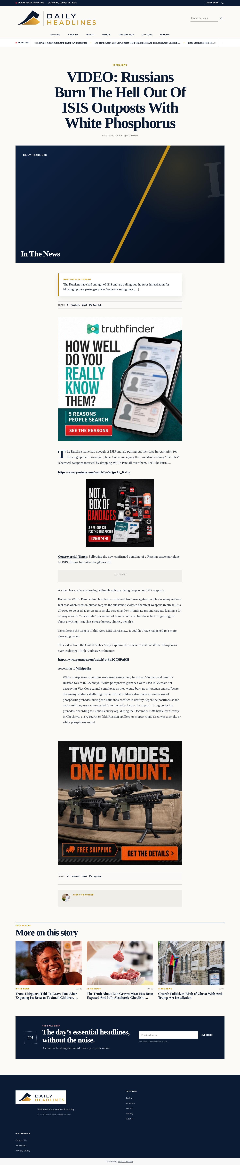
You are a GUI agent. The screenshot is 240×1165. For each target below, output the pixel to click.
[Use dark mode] (222, 3)
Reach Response (125, 1161)
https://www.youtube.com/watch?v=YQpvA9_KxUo (94, 472)
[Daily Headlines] (57, 18)
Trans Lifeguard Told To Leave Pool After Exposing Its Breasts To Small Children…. (47, 996)
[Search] (221, 18)
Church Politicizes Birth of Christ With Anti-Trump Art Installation (190, 996)
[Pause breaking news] (221, 42)
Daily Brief (212, 3)
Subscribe (207, 1035)
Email (84, 305)
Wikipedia (83, 668)
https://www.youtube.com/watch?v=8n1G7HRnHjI (93, 659)
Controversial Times (72, 556)
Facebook (75, 305)
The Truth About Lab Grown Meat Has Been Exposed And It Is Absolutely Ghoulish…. (113, 42)
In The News (120, 65)
